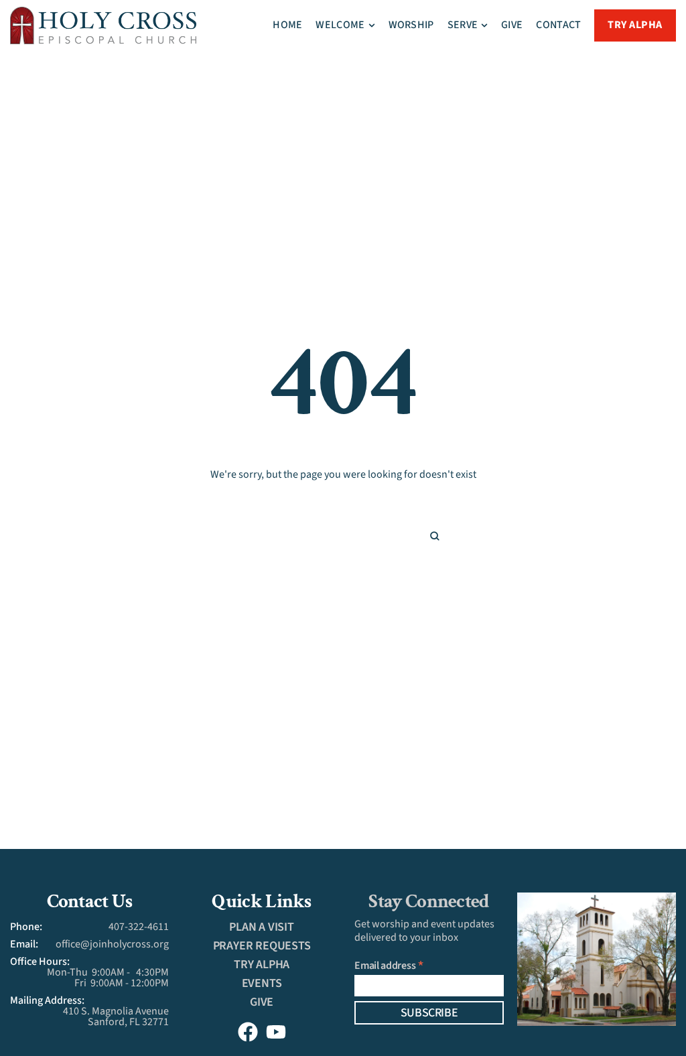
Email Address (389, 965)
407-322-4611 (139, 926)
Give (261, 1002)
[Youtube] (276, 1032)
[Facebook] (248, 1032)
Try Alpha (261, 964)
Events (262, 983)
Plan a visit (261, 927)
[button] (371, 25)
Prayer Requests (262, 945)
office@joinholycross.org (112, 944)
